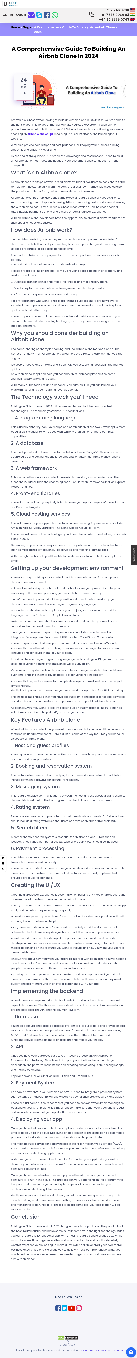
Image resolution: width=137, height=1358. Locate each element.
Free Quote (134, 555)
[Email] (31, 14)
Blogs (26, 27)
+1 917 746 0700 (116, 10)
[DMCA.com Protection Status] (68, 1338)
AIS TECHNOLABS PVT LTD (95, 1350)
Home (15, 27)
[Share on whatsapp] (55, 15)
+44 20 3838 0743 (114, 19)
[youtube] (71, 1308)
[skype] (39, 15)
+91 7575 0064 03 (114, 14)
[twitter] (64, 1308)
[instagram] (79, 1308)
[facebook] (47, 15)
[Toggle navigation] (133, 5)
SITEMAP (118, 1350)
